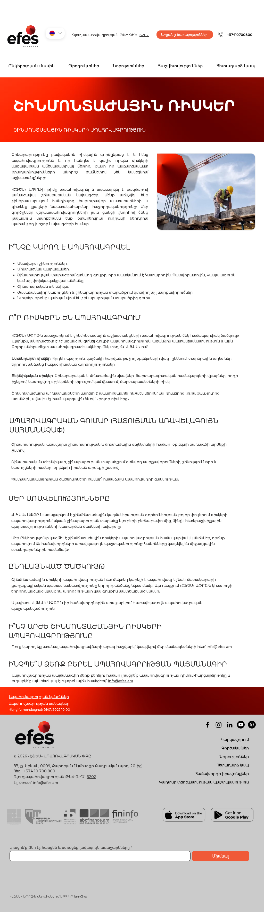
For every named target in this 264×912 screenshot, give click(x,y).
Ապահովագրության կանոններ (39, 696)
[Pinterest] (252, 725)
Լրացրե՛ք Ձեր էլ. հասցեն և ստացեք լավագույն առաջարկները (70, 847)
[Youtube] (241, 725)
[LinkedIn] (230, 725)
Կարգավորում (235, 739)
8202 (144, 35)
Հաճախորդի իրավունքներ (222, 773)
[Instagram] (218, 725)
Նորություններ (234, 756)
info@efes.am (219, 646)
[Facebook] (207, 725)
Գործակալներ (235, 748)
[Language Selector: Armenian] (55, 33)
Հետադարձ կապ (233, 765)
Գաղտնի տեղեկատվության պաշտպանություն (204, 782)
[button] (83, 66)
